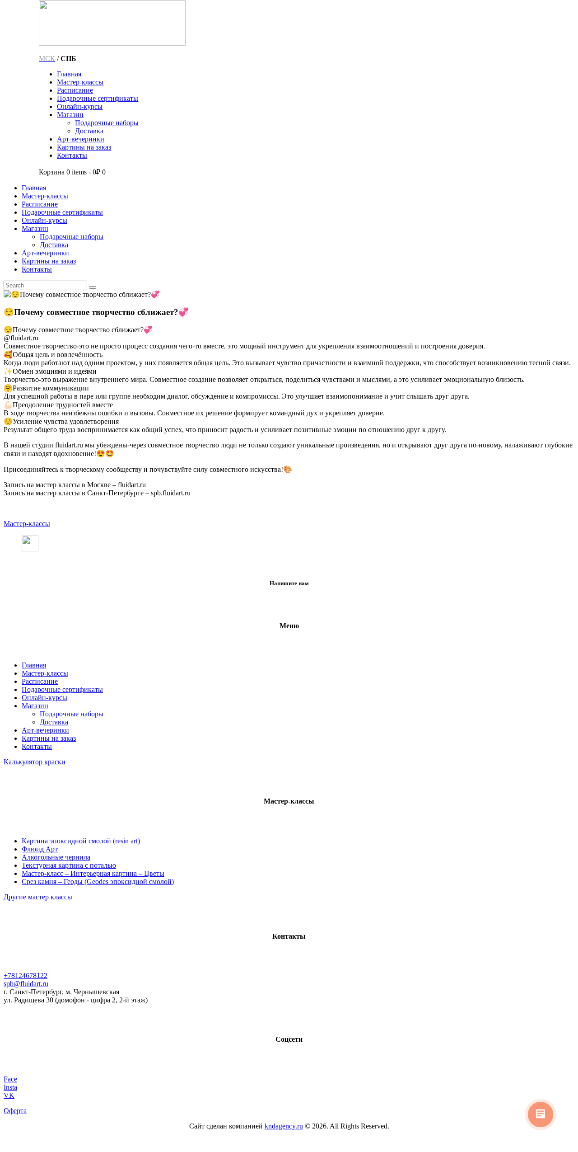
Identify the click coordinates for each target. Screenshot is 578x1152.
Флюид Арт (40, 849)
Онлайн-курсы (44, 697)
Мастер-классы (27, 523)
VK (9, 1095)
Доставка (54, 722)
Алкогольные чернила (56, 857)
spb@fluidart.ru (26, 983)
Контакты (37, 746)
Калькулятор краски (34, 762)
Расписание (40, 681)
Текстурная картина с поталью (69, 865)
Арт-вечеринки (45, 730)
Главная (34, 665)
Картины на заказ (49, 738)
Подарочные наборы (71, 714)
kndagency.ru (284, 1126)
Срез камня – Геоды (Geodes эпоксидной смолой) (98, 881)
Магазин (35, 706)
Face (10, 1079)
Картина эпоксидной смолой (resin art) (81, 841)
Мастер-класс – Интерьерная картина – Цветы (93, 873)
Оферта (15, 1110)
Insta (10, 1087)
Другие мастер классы (38, 897)
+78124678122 (25, 975)
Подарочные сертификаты (62, 689)
